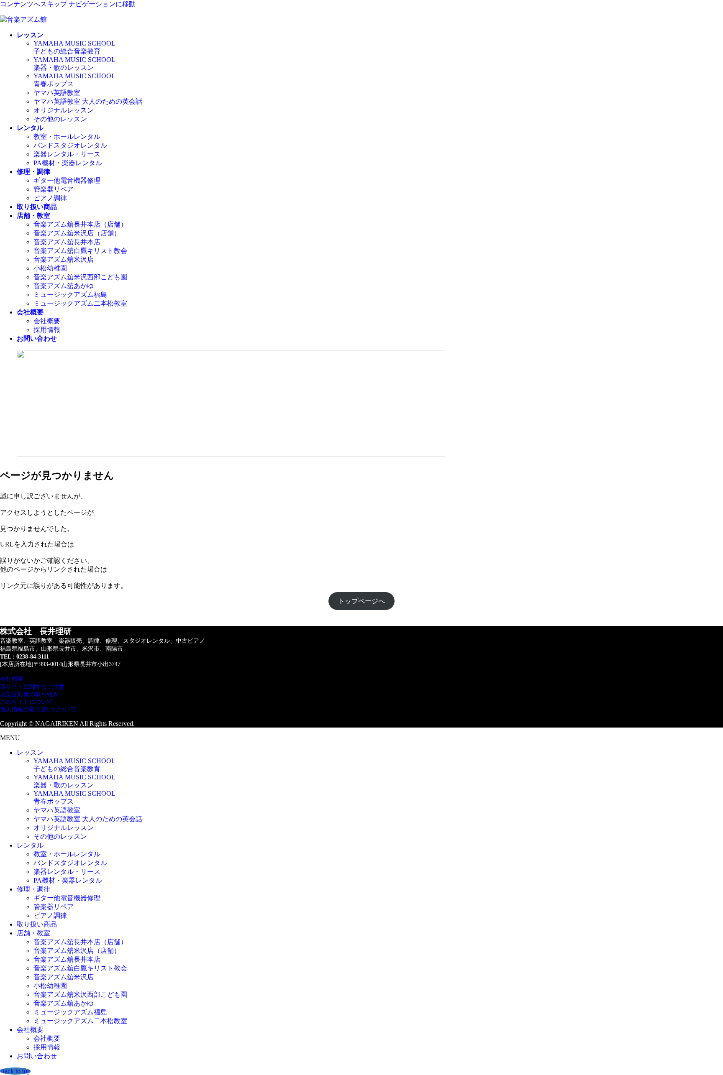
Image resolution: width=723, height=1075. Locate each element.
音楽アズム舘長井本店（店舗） (80, 224)
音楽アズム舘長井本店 (66, 241)
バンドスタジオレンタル (70, 145)
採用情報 (46, 329)
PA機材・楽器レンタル (67, 162)
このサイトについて (26, 702)
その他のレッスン (60, 119)
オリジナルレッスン (63, 110)
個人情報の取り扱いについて (38, 709)
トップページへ (361, 601)
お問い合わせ (37, 1056)
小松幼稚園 (50, 268)
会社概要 (46, 320)
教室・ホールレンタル (66, 136)
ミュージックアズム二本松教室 (80, 303)
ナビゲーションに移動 (102, 4)
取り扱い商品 (37, 924)
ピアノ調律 (50, 198)
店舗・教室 (33, 933)
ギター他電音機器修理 (66, 180)
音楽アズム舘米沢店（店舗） (76, 233)
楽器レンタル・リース (66, 154)
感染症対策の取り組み (29, 694)
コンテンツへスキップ (33, 4)
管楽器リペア (53, 189)
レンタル (30, 845)
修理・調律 (33, 889)
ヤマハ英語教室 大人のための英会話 (87, 101)
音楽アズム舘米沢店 (63, 259)
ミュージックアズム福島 (70, 294)
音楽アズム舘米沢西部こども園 (80, 277)
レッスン (30, 752)
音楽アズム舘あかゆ (63, 285)
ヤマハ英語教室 (56, 92)
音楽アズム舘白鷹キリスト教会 (80, 250)
